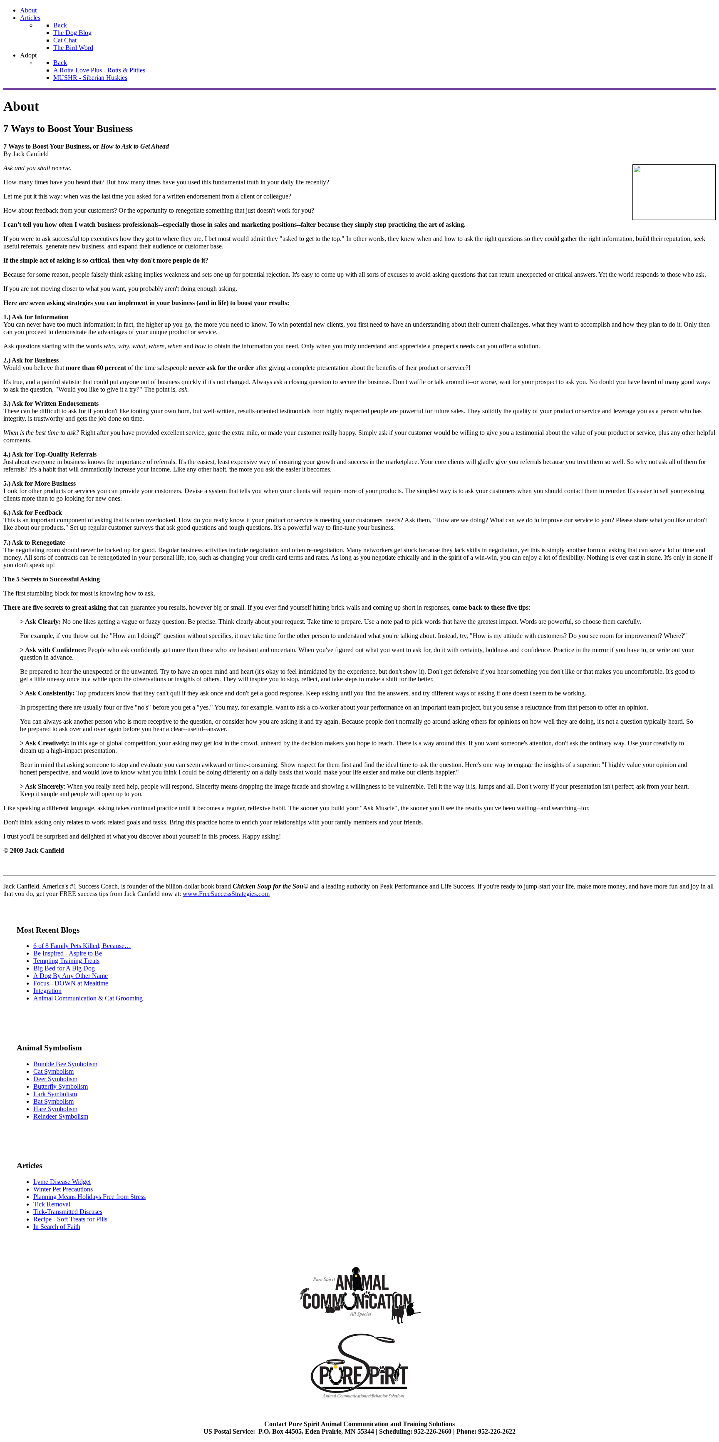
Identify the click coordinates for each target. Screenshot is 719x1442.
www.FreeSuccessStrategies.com (226, 893)
